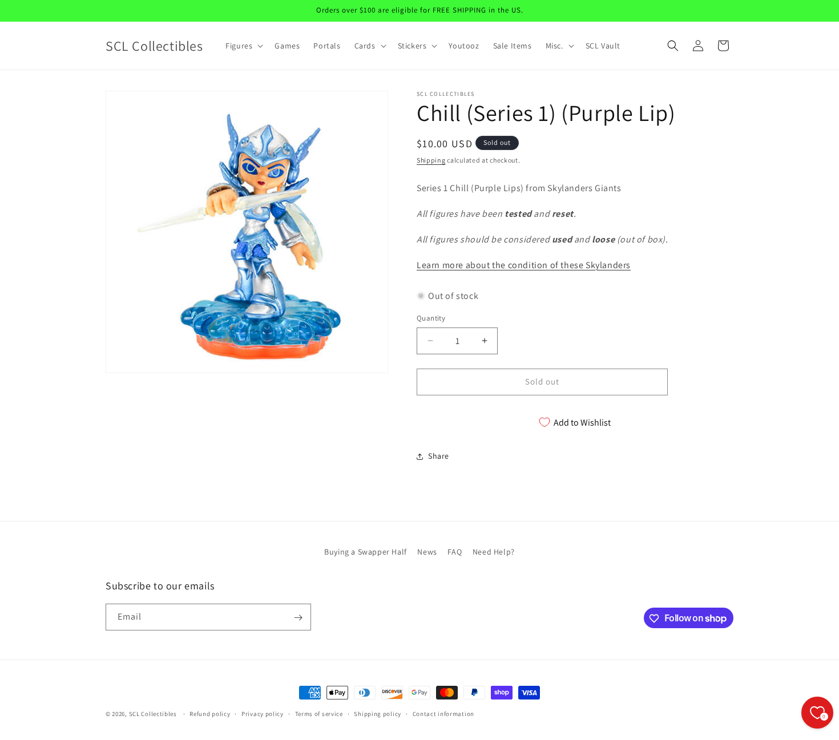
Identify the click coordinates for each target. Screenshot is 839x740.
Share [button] (438, 456)
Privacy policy (262, 713)
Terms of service (319, 713)
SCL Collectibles (153, 714)
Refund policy (209, 713)
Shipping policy (377, 713)
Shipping (431, 160)
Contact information (443, 713)
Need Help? (494, 552)
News (427, 552)
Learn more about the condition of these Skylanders (524, 265)
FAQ (454, 552)
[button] (243, 46)
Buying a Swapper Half (365, 552)
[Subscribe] (297, 617)
